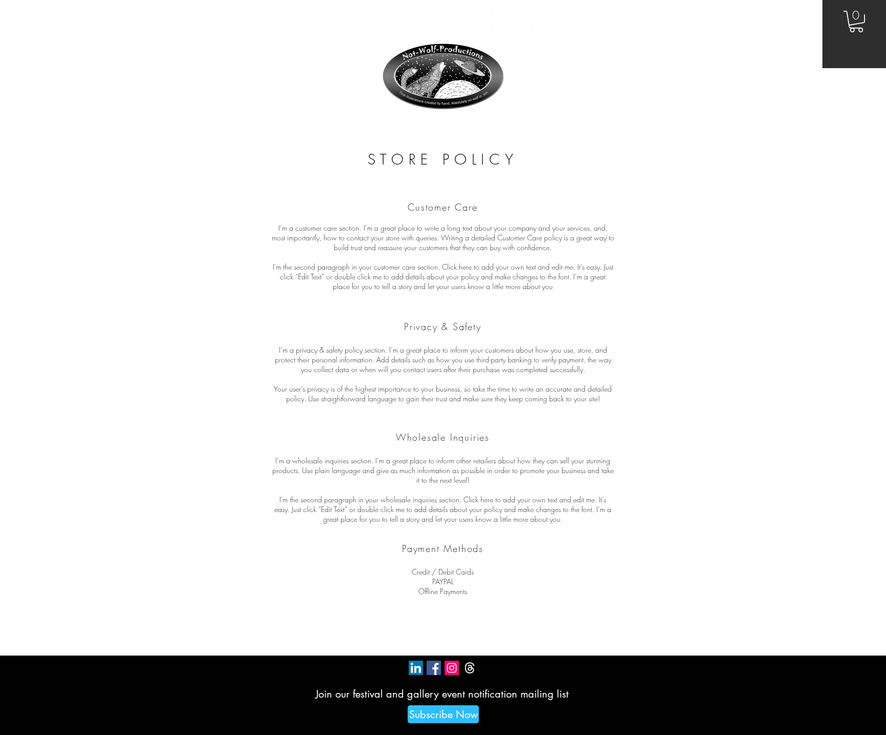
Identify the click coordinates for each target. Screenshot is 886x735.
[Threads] (469, 668)
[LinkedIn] (416, 668)
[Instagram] (452, 668)
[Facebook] (434, 668)
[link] (856, 21)
